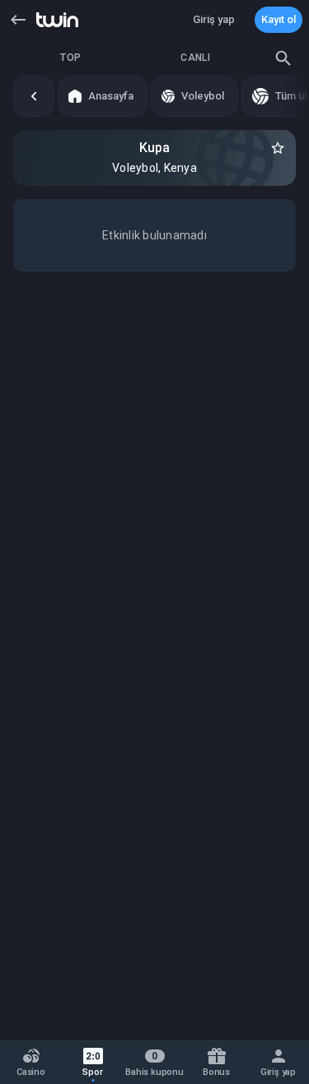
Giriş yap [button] (214, 19)
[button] (18, 20)
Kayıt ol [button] (278, 19)
